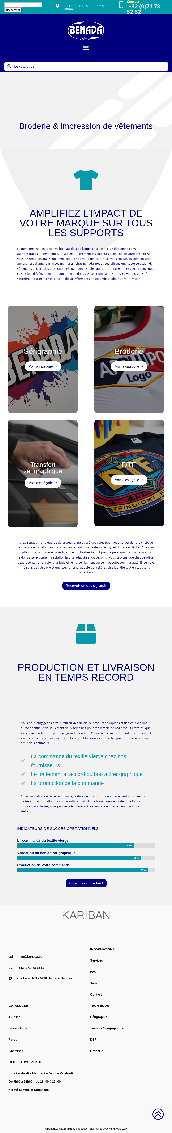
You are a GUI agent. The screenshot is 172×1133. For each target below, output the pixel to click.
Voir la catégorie (41, 366)
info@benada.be (30, 956)
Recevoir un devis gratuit (86, 585)
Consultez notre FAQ (86, 883)
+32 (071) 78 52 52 (31, 967)
